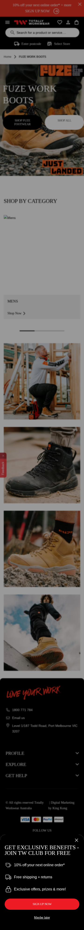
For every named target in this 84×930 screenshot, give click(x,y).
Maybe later (42, 917)
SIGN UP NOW (42, 904)
